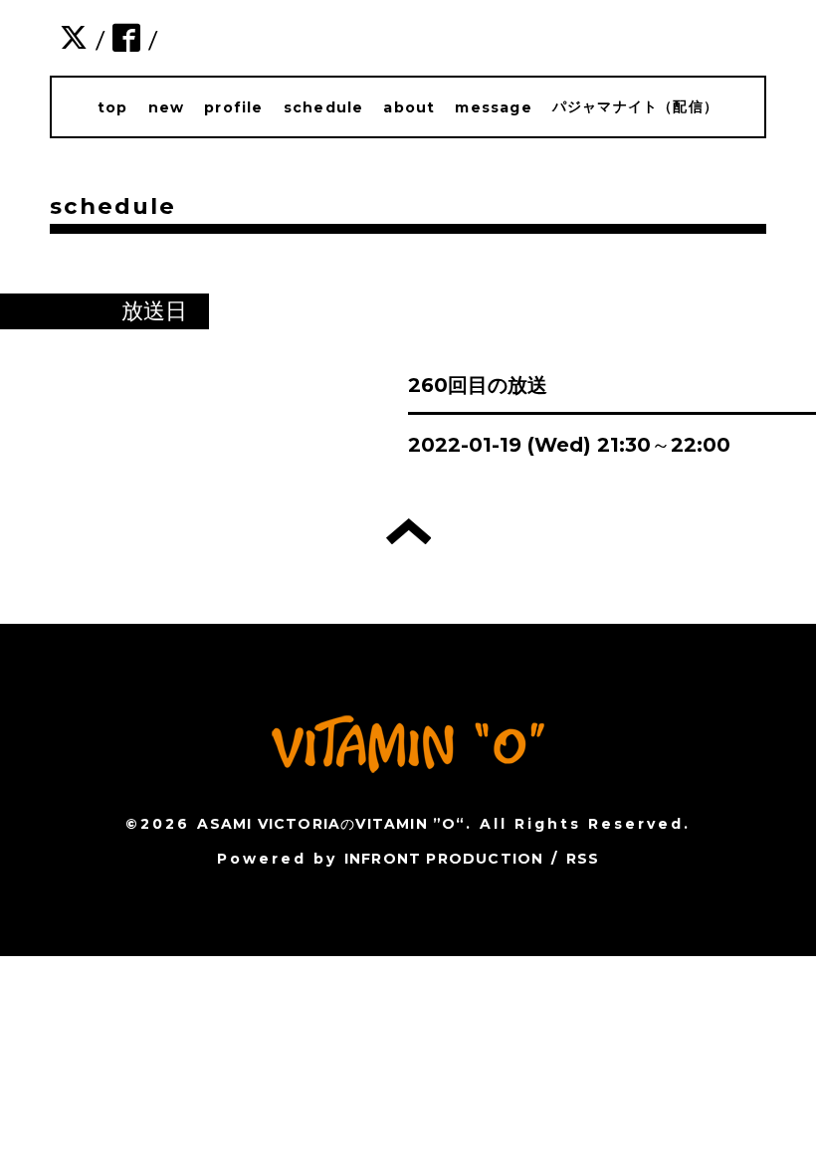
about (409, 107)
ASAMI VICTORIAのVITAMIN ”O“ (331, 824)
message (493, 107)
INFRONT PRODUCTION (444, 859)
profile (233, 107)
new (166, 107)
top (113, 107)
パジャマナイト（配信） (635, 106)
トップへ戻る (408, 531)
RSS (583, 859)
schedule (324, 107)
